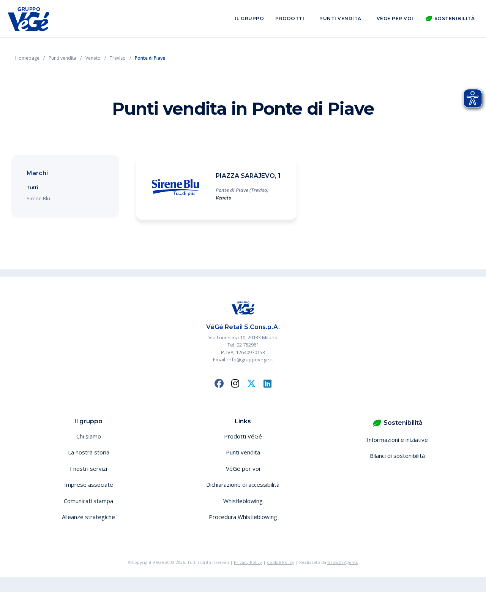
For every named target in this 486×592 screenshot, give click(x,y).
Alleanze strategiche (88, 517)
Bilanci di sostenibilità (397, 455)
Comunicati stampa (88, 501)
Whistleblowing (243, 501)
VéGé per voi (395, 18)
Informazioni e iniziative (397, 439)
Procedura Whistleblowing (243, 517)
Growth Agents (342, 562)
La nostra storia (88, 452)
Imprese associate (88, 484)
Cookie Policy (280, 562)
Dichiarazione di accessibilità (242, 484)
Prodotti (289, 18)
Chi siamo (88, 436)
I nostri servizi (88, 468)
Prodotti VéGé (243, 436)
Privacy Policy (248, 562)
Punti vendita (340, 18)
